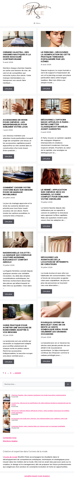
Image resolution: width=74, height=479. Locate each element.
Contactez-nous (9, 438)
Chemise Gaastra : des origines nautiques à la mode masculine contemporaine (17, 55)
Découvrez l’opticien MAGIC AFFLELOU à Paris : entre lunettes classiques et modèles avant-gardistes (55, 124)
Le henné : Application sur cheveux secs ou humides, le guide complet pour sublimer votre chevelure (55, 194)
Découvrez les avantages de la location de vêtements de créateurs (54, 260)
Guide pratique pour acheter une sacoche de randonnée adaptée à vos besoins (17, 328)
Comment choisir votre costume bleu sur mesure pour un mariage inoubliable (18, 191)
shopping (46, 476)
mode (40, 476)
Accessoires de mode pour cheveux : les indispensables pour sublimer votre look (15, 123)
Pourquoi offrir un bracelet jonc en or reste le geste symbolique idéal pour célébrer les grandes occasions (54, 328)
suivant (17, 373)
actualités (28, 476)
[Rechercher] (68, 384)
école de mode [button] (10, 457)
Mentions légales (10, 441)
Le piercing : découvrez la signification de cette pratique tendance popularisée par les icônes (55, 57)
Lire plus (8, 89)
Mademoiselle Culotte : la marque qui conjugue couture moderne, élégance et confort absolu (17, 257)
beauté (34, 476)
